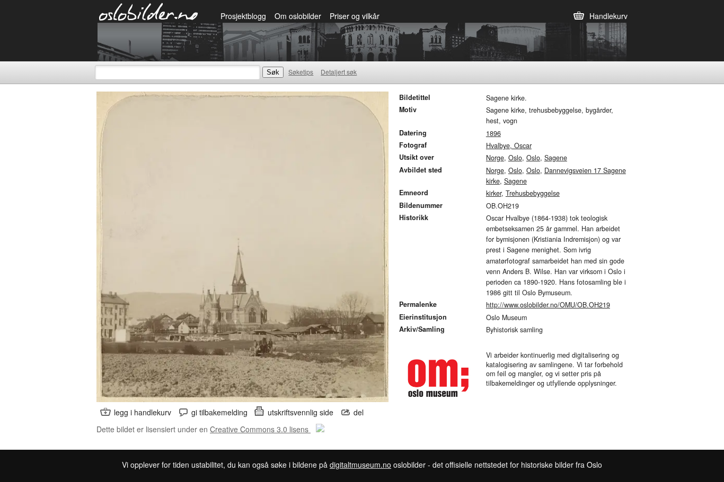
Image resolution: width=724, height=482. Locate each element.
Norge (495, 157)
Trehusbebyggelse (533, 193)
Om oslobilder (298, 16)
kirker (493, 193)
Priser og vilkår (354, 16)
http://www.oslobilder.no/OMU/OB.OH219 (548, 305)
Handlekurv (608, 16)
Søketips (300, 71)
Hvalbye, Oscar (509, 145)
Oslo (515, 157)
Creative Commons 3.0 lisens (260, 429)
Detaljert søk (339, 71)
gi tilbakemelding (219, 412)
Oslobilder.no (148, 11)
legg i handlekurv (142, 412)
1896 (493, 133)
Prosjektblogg (243, 16)
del (359, 412)
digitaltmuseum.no (360, 464)
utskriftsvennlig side (300, 412)
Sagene (555, 157)
